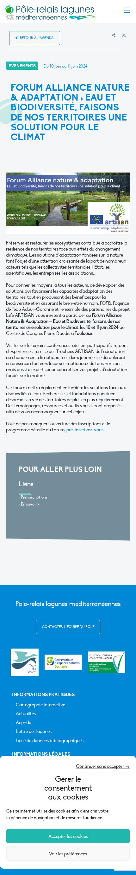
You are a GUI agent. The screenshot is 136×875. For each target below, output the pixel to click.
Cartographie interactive (40, 705)
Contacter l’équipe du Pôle (68, 627)
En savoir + (30, 504)
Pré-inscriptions (34, 497)
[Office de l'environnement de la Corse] (106, 662)
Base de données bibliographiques (49, 740)
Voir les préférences (68, 854)
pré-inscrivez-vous (84, 430)
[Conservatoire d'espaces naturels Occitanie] (63, 662)
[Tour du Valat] (24, 662)
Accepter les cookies (68, 836)
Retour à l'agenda (36, 38)
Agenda (23, 722)
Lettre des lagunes (34, 731)
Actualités (26, 713)
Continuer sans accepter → (103, 766)
